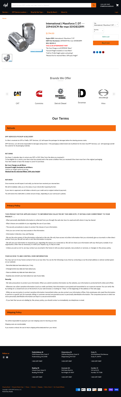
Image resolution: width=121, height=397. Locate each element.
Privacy (27, 387)
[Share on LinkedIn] (100, 52)
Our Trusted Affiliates (59, 387)
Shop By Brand (52, 12)
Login (116, 12)
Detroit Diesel (60, 103)
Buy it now (106, 43)
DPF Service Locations (19, 12)
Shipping (40, 387)
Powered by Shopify (7, 391)
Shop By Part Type (37, 12)
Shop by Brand (6, 387)
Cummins (39, 103)
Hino (103, 103)
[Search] (93, 5)
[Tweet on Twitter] (97, 52)
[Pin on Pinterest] (103, 52)
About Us (64, 12)
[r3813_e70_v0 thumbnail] (7, 58)
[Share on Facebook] (94, 52)
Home (4, 18)
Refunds (33, 387)
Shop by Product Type (18, 387)
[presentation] (7, 94)
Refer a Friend (48, 387)
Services (5, 12)
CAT (17, 103)
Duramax (82, 102)
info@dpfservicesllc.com (107, 6)
